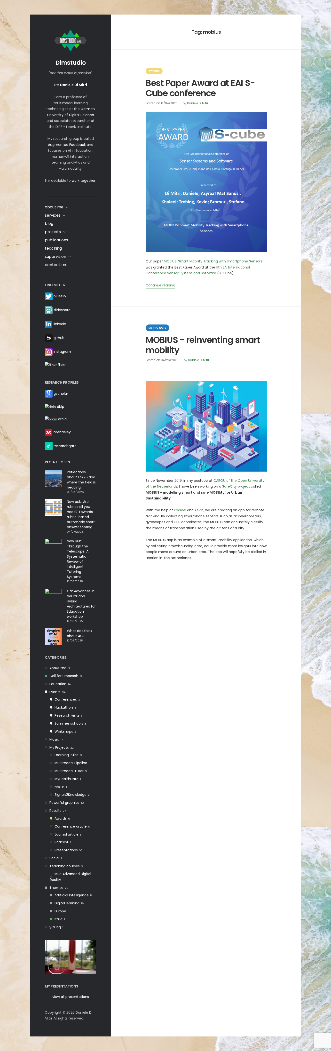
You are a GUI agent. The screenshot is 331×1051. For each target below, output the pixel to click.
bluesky (60, 296)
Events (55, 691)
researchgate (65, 445)
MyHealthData (67, 778)
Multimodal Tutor (69, 770)
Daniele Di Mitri (197, 103)
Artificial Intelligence (72, 895)
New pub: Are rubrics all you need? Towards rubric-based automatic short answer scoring (81, 514)
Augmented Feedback (67, 144)
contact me (56, 265)
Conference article (71, 826)
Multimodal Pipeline (71, 762)
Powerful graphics (64, 802)
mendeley (62, 431)
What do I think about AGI (79, 633)
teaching (53, 248)
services (53, 215)
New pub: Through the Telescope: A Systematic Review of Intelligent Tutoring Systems (77, 559)
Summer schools (69, 723)
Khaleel (180, 510)
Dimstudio (70, 63)
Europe (60, 911)
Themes (56, 887)
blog (49, 223)
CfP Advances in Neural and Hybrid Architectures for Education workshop (81, 604)
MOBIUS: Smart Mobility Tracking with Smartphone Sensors (213, 261)
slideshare (62, 310)
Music (54, 739)
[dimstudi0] (70, 956)
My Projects (59, 747)
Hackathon (64, 707)
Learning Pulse (67, 754)
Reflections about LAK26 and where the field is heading (81, 480)
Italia (59, 919)
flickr (62, 364)
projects (53, 232)
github (59, 337)
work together (83, 180)
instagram (62, 351)
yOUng (55, 927)
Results (55, 810)
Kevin (199, 510)
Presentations (66, 850)
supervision (55, 256)
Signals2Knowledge (71, 794)
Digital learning (67, 903)
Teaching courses (64, 866)
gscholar (61, 393)
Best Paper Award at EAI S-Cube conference (200, 88)
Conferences (66, 699)
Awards (61, 818)
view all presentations (70, 996)
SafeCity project (236, 486)
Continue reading (160, 286)
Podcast (61, 842)
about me (54, 207)
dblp (60, 406)
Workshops (64, 731)
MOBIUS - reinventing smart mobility (203, 345)
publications (56, 240)
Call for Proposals (64, 675)
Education (57, 683)
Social (54, 858)
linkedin (60, 323)
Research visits (67, 715)
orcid (62, 419)
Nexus (59, 786)
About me (57, 667)
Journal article (67, 834)
